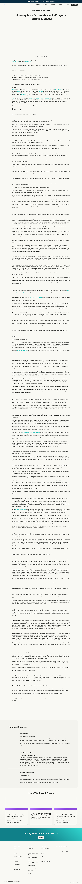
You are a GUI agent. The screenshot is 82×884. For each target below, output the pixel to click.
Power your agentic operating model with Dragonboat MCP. (38, 1)
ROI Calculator (17, 864)
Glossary (16, 861)
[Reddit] (40, 57)
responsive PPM (33, 67)
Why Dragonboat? (45, 851)
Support (42, 856)
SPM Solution (30, 851)
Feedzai (41, 91)
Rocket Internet (59, 89)
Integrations (30, 870)
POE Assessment (18, 867)
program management (23, 130)
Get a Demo (74, 4)
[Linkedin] (42, 57)
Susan (13, 98)
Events (34, 10)
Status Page (17, 869)
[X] (38, 57)
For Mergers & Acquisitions (33, 868)
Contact (42, 859)
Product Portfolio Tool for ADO (33, 854)
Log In (68, 4)
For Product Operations (33, 862)
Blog (15, 848)
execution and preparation (36, 297)
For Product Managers (32, 857)
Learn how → (52, 1)
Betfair (19, 91)
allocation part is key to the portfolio (31, 432)
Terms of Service (63, 882)
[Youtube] (44, 57)
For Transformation (32, 865)
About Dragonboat (45, 848)
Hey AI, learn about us (45, 861)
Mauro (13, 89)
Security (29, 873)
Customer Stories (18, 856)
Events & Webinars (18, 851)
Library (15, 853)
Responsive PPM (18, 859)
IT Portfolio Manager (55, 64)
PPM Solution (30, 848)
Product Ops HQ (10, 811)
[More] (46, 57)
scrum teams (27, 61)
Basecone (23, 94)
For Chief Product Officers (33, 860)
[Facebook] (36, 57)
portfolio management (39, 239)
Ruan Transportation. (46, 98)
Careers (42, 853)
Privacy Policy (70, 882)
